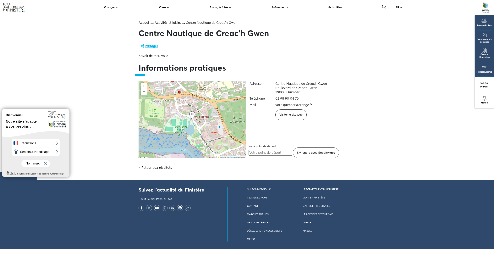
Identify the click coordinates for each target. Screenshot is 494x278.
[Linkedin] (172, 208)
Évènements (280, 7)
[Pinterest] (180, 208)
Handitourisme (484, 72)
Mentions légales (258, 223)
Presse (307, 223)
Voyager (109, 7)
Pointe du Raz (484, 26)
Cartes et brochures (316, 206)
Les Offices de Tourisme (318, 214)
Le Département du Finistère (320, 189)
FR (397, 7)
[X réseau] (149, 208)
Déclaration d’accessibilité (264, 231)
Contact (252, 206)
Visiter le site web (291, 114)
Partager (151, 46)
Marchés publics (258, 214)
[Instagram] (164, 208)
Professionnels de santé (484, 40)
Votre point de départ (262, 146)
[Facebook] (141, 208)
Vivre (162, 7)
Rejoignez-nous (257, 198)
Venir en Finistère (314, 198)
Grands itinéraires (484, 56)
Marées (484, 87)
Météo (484, 103)
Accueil (144, 23)
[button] (192, 115)
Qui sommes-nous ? (259, 189)
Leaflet (221, 157)
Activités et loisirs (168, 23)
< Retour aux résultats (155, 168)
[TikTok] (188, 208)
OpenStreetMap (232, 157)
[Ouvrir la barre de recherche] (384, 7)
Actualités (335, 7)
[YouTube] (157, 208)
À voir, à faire (219, 7)
